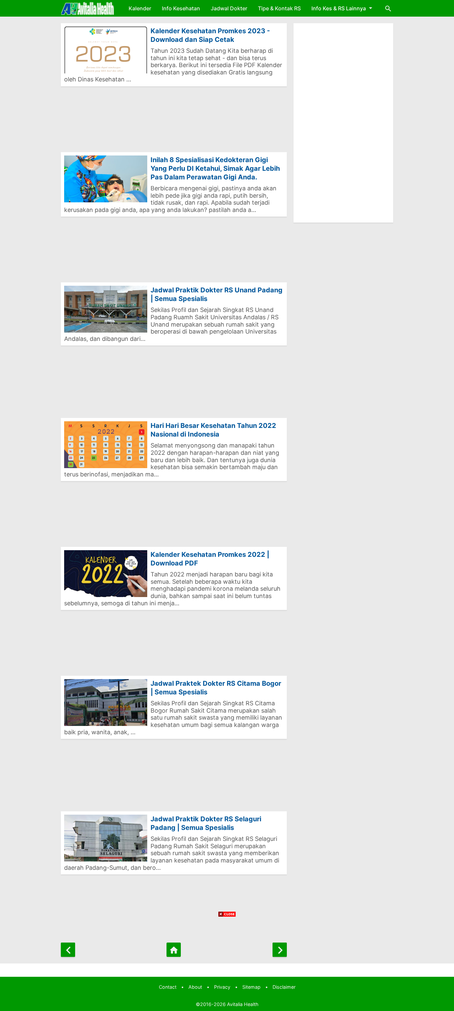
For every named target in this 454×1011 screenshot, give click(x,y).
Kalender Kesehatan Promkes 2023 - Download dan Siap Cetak (210, 35)
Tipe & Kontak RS (279, 8)
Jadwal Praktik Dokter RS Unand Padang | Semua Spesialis (217, 294)
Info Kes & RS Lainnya (338, 8)
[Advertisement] (174, 122)
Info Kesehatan (181, 8)
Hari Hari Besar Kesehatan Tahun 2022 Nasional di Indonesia (213, 430)
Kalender (140, 8)
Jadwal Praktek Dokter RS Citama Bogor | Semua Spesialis (216, 687)
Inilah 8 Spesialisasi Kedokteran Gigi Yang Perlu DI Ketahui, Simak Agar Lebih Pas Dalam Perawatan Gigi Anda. (215, 168)
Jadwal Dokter (229, 8)
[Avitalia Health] (87, 8)
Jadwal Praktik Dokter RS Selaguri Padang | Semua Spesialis (206, 823)
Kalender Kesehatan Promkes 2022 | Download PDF (210, 559)
